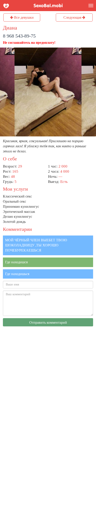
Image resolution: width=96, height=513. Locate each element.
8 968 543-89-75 (19, 36)
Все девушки (23, 17)
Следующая (72, 17)
